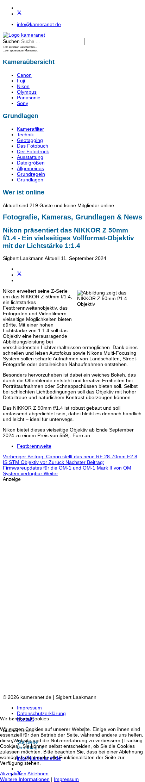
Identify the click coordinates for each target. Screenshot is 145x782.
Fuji (21, 80)
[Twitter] (19, 14)
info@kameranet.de (39, 24)
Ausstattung (30, 157)
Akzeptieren (13, 773)
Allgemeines (30, 168)
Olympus (27, 92)
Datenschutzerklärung (41, 713)
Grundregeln (31, 174)
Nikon (23, 86)
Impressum (29, 707)
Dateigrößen (31, 163)
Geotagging (30, 140)
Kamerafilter (30, 129)
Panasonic (28, 97)
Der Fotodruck (33, 151)
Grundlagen (30, 179)
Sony (22, 103)
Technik (25, 134)
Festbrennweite (34, 446)
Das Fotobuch (32, 146)
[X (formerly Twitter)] (19, 275)
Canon (24, 75)
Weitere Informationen (25, 779)
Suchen (11, 41)
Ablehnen (38, 773)
